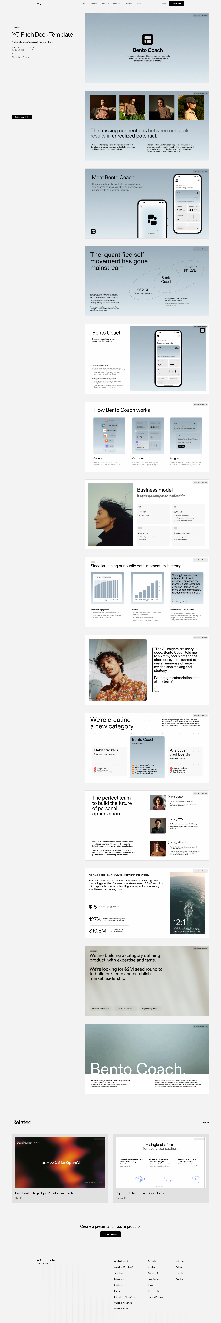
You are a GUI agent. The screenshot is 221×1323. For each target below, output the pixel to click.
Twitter (179, 1267)
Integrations (119, 1279)
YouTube (179, 1279)
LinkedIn (179, 1273)
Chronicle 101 (153, 1273)
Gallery (17, 28)
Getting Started (121, 1261)
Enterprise (128, 3)
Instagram (180, 1261)
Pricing (138, 3)
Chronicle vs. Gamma (123, 1303)
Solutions (118, 1285)
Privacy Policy (154, 1291)
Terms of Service (155, 1297)
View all (206, 1123)
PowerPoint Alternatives (124, 1297)
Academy (152, 1267)
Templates (116, 3)
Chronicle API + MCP (123, 1267)
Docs (150, 1285)
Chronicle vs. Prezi (122, 1309)
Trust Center (153, 1279)
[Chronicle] (46, 3)
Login (164, 3)
